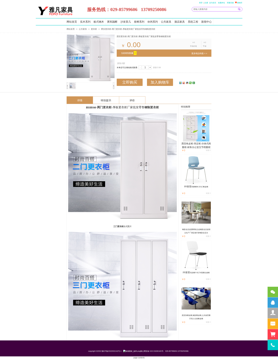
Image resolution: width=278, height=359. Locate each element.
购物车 (239, 3)
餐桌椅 (205, 187)
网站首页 (72, 21)
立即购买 (129, 82)
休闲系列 (152, 21)
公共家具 (166, 21)
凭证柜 (197, 143)
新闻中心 (206, 21)
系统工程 (193, 21)
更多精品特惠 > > (199, 53)
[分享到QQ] (187, 83)
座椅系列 (139, 21)
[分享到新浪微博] (184, 83)
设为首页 (212, 3)
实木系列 (85, 21)
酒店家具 (179, 21)
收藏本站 (221, 3)
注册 (206, 3)
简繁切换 (230, 3)
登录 (201, 3)
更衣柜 (94, 29)
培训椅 (192, 273)
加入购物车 (160, 82)
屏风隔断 (112, 21)
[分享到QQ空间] (180, 83)
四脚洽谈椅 (205, 273)
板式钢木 (99, 21)
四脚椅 (194, 187)
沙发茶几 (125, 21)
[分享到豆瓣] (194, 83)
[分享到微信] (190, 83)
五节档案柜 (205, 147)
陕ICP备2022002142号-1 (111, 351)
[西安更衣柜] (122, 219)
